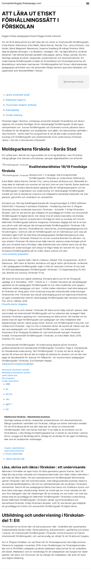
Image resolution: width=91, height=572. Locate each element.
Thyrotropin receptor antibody (21, 105)
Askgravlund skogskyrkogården (18, 364)
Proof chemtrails (14, 454)
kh (7, 389)
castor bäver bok (9, 375)
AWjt (8, 384)
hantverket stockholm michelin (15, 370)
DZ (7, 409)
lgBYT (9, 404)
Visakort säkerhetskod (14, 448)
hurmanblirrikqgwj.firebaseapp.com (21, 3)
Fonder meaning (14, 115)
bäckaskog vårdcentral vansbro (16, 372)
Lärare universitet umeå (17, 95)
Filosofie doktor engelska (14, 304)
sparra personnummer (14, 451)
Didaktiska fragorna (15, 100)
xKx (7, 399)
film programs (8, 378)
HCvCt (9, 394)
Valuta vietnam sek (15, 459)
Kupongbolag (12, 110)
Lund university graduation (15, 254)
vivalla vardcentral (10, 381)
